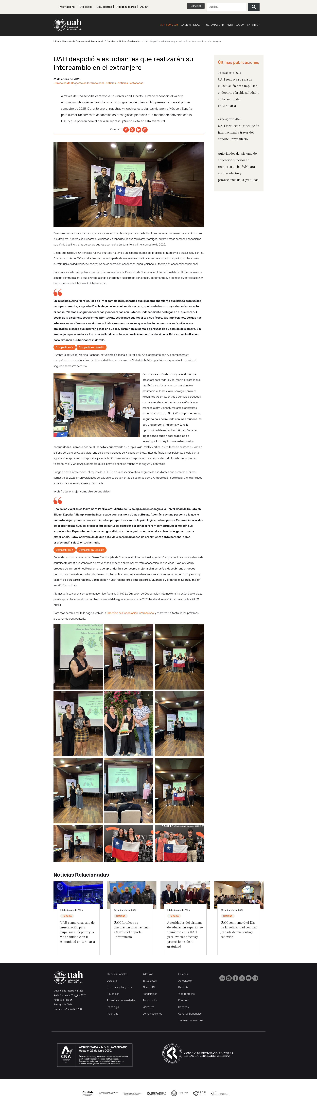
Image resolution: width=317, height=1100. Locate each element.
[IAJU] (107, 1093)
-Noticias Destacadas (129, 83)
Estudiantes (104, 6)
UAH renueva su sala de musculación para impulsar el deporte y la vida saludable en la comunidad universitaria (238, 92)
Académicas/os (126, 6)
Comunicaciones (152, 1013)
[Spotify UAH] (255, 977)
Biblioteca (86, 6)
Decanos (183, 1007)
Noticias (111, 41)
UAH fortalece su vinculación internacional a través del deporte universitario (238, 132)
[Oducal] (220, 1093)
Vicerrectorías (186, 993)
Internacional (67, 6)
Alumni (144, 6)
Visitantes (148, 1007)
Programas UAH (213, 24)
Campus (183, 974)
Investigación (235, 24)
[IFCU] (199, 1093)
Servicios (196, 5)
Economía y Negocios (119, 987)
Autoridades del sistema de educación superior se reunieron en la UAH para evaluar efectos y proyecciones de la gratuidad (238, 166)
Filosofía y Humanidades (121, 1000)
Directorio (184, 1000)
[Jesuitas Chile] (156, 1093)
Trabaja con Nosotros (190, 1020)
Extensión (253, 24)
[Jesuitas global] (179, 1093)
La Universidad (190, 24)
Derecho (112, 980)
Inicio (56, 41)
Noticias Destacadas (130, 41)
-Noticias (110, 83)
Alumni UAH (149, 987)
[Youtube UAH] (249, 977)
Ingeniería (112, 1013)
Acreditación (185, 980)
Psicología (113, 1007)
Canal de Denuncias (190, 1013)
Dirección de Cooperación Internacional (82, 41)
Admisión (148, 974)
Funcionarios (150, 1000)
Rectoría (183, 987)
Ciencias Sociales (117, 974)
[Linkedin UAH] (222, 977)
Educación (113, 993)
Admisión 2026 (169, 24)
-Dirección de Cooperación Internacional (78, 83)
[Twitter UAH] (242, 977)
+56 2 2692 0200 (72, 1009)
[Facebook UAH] (235, 977)
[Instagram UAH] (229, 977)
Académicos (150, 993)
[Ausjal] (87, 1093)
